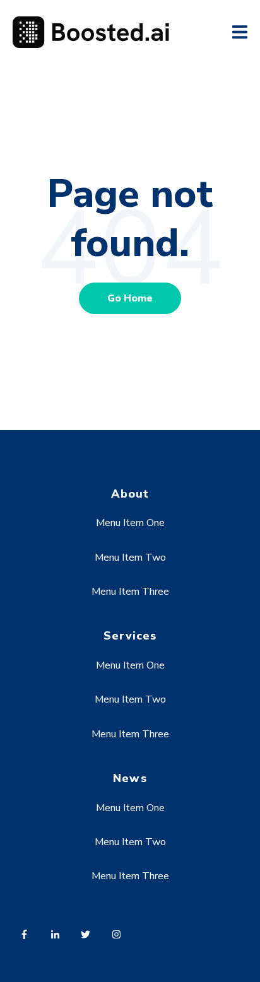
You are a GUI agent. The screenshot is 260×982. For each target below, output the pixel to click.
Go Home (130, 298)
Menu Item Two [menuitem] (130, 557)
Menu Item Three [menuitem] (130, 592)
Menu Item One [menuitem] (130, 523)
